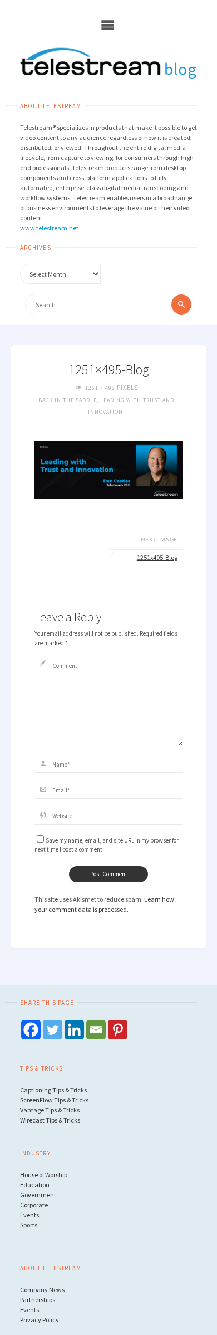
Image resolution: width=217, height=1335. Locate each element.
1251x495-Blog (157, 557)
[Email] (96, 1029)
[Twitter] (52, 1029)
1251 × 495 (101, 387)
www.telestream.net (49, 228)
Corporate (34, 1205)
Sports (28, 1225)
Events (29, 1215)
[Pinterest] (117, 1029)
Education (35, 1185)
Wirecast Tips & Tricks (50, 1120)
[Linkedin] (74, 1029)
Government (38, 1195)
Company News (42, 1289)
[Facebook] (31, 1029)
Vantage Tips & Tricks (50, 1110)
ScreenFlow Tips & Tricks (54, 1100)
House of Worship (43, 1174)
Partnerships (37, 1299)
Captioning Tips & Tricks (53, 1090)
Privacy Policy (39, 1319)
